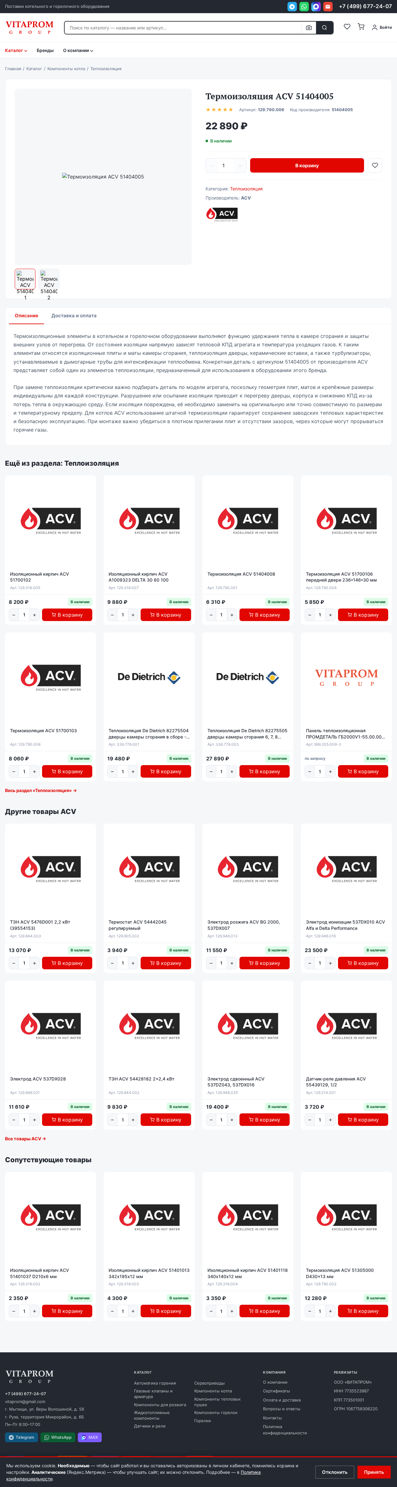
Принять (374, 1472)
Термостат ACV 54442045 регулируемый (138, 925)
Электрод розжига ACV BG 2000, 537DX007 (243, 925)
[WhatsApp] (304, 6)
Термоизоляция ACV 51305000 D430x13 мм (340, 1273)
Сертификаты (276, 1390)
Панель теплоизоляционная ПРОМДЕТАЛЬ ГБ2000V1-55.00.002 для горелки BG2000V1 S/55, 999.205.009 (345, 734)
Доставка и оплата (74, 316)
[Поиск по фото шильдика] (308, 28)
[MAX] (316, 6)
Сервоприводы (209, 1383)
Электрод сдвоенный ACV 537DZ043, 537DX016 (236, 1082)
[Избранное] (347, 27)
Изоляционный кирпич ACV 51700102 (39, 577)
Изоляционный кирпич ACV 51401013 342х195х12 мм (149, 1273)
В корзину (307, 165)
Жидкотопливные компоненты (152, 1415)
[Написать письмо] (328, 6)
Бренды (45, 50)
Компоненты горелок (216, 1412)
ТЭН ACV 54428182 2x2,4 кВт (141, 1078)
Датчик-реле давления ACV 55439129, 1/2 (336, 1082)
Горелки (202, 1420)
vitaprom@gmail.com (25, 1401)
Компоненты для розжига (160, 1404)
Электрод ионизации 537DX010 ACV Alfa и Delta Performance (345, 925)
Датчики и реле (150, 1425)
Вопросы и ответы (281, 1408)
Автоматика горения (155, 1383)
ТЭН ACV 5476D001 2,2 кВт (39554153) (40, 925)
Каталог (14, 50)
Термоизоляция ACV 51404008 (241, 574)
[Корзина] (360, 27)
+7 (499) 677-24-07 (365, 6)
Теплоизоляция (246, 188)
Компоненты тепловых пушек (217, 1401)
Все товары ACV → (25, 1138)
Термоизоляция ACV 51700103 (43, 730)
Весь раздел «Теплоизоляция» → (41, 790)
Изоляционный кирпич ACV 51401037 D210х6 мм (39, 1273)
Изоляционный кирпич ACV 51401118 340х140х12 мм (247, 1273)
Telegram (25, 1437)
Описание (26, 316)
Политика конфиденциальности (285, 1429)
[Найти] (324, 28)
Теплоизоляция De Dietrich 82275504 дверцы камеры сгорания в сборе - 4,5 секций (149, 734)
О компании (275, 1382)
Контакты (272, 1417)
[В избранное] (375, 165)
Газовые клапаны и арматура (153, 1393)
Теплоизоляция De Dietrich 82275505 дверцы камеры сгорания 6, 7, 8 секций (247, 734)
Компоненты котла (213, 1390)
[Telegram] (292, 6)
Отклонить (335, 1472)
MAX (93, 1437)
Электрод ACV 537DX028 (38, 1078)
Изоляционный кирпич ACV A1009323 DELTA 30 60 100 (139, 577)
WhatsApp (61, 1437)
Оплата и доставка (282, 1399)
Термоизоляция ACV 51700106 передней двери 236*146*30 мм (341, 577)
